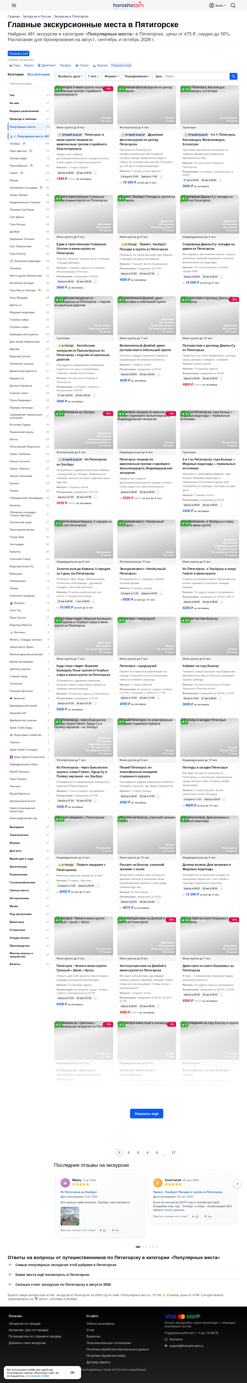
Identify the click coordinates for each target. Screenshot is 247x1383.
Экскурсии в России (37, 16)
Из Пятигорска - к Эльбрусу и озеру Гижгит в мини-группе (209, 570)
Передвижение (136, 76)
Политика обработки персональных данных (117, 1343)
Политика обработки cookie (106, 1350)
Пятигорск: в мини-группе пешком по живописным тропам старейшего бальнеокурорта (82, 141)
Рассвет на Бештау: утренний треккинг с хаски (142, 866)
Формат (111, 76)
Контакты (176, 1333)
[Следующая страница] (237, 1183)
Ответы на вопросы (100, 1318)
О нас (90, 1324)
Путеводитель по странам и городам (35, 1330)
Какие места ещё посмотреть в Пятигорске (52, 1268)
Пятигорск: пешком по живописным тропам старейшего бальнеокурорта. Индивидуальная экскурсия (146, 466)
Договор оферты (98, 1356)
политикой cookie (38, 1376)
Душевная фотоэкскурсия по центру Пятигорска (141, 139)
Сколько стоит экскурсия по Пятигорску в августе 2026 (63, 1278)
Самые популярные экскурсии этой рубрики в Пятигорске (65, 1258)
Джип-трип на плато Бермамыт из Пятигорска (208, 967)
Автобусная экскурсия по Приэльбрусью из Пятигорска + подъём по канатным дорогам (83, 352)
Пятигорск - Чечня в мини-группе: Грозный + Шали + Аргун (82, 967)
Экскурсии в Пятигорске (71, 16)
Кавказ (29, 65)
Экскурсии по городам (25, 1318)
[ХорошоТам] (128, 5)
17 (173, 1152)
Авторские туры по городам (28, 1324)
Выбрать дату (69, 76)
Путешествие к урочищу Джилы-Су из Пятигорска (209, 347)
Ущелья (102, 65)
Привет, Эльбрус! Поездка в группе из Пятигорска (144, 246)
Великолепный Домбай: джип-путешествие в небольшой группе (145, 347)
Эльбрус (65, 65)
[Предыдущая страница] (56, 1183)
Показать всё (18, 53)
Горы (16, 65)
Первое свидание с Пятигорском (81, 867)
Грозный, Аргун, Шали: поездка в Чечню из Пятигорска (191, 1192)
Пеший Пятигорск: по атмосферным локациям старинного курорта (138, 771)
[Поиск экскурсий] (233, 76)
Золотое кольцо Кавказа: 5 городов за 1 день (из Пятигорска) (83, 570)
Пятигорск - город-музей (138, 666)
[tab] (137, 1241)
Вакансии (93, 1330)
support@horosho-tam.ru (186, 1340)
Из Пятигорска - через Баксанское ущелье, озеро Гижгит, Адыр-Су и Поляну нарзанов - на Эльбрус (82, 771)
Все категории (39, 74)
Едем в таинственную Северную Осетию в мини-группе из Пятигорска (81, 248)
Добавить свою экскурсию (27, 1337)
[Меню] (14, 5)
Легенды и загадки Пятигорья (205, 767)
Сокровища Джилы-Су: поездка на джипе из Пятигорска (208, 246)
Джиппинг (49, 65)
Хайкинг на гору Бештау (201, 666)
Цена (159, 76)
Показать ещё (146, 1113)
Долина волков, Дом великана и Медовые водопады (207, 866)
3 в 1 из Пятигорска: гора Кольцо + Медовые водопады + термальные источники (209, 463)
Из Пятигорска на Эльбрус (82, 461)
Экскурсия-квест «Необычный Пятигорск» (143, 570)
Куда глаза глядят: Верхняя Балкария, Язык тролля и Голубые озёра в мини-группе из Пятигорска (83, 670)
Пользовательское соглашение (108, 1337)
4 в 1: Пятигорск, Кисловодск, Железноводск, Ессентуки (209, 139)
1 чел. (92, 76)
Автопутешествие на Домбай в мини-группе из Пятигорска (143, 967)
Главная (14, 16)
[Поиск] (233, 5)
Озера (84, 65)
